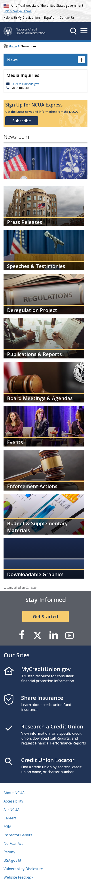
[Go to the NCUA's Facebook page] (21, 635)
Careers (10, 818)
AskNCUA (11, 809)
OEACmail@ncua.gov (25, 84)
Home (13, 46)
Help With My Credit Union (21, 17)
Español (49, 17)
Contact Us (67, 17)
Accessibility (13, 801)
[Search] (73, 31)
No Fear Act (13, 843)
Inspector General (18, 835)
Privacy (9, 851)
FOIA (7, 826)
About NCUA (14, 792)
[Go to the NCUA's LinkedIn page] (53, 635)
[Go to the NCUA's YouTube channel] (69, 635)
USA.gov (10, 860)
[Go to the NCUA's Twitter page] (37, 635)
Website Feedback (18, 877)
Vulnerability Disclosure (23, 868)
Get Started (45, 616)
